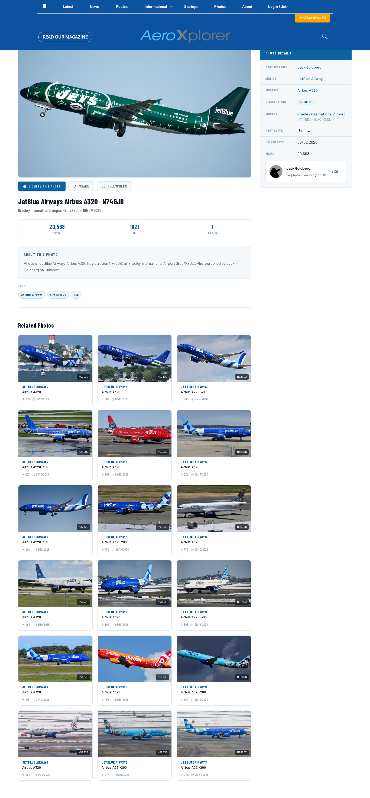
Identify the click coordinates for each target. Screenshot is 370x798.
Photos (220, 7)
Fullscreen (114, 186)
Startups (191, 7)
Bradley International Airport (321, 114)
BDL (76, 294)
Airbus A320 (58, 294)
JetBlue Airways (32, 294)
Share (81, 186)
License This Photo (42, 186)
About (247, 7)
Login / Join (278, 7)
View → (337, 171)
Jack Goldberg (309, 67)
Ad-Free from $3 (312, 18)
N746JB (306, 102)
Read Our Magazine (65, 37)
